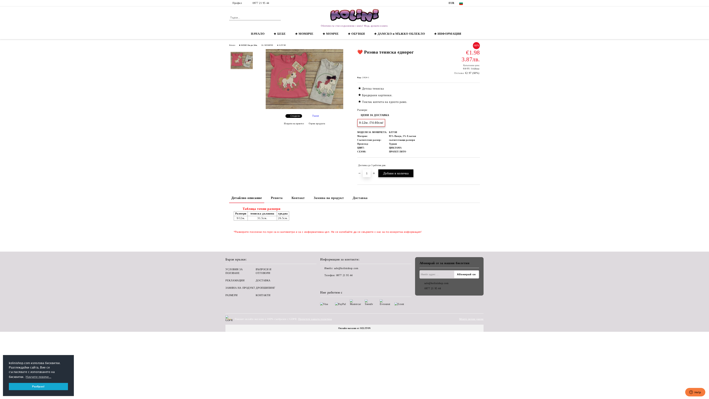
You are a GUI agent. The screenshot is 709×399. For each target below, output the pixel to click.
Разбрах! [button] (38, 386)
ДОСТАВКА (263, 280)
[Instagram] (478, 3)
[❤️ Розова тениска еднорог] (304, 108)
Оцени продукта (317, 123)
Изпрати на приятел (294, 123)
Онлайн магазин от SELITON (354, 328)
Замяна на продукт (329, 198)
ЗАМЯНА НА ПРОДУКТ (240, 288)
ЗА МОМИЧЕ (267, 45)
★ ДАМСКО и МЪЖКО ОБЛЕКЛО (399, 33)
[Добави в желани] (477, 165)
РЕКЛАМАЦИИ (235, 280)
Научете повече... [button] (38, 376)
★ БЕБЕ (280, 33)
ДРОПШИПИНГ (265, 288)
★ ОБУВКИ (356, 33)
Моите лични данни (471, 319)
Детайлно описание (246, 198)
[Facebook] (472, 3)
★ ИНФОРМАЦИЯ (447, 33)
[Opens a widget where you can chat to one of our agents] (695, 392)
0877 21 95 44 (261, 3)
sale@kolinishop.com (346, 268)
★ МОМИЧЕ (304, 33)
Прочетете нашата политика (315, 319)
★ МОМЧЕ (331, 33)
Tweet (315, 116)
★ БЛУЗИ (281, 45)
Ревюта (277, 198)
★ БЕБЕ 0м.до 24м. (248, 45)
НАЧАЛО (257, 33)
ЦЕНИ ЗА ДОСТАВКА (375, 115)
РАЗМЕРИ (231, 295)
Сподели (295, 116)
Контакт (298, 198)
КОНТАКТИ (263, 295)
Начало (232, 45)
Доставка (360, 198)
